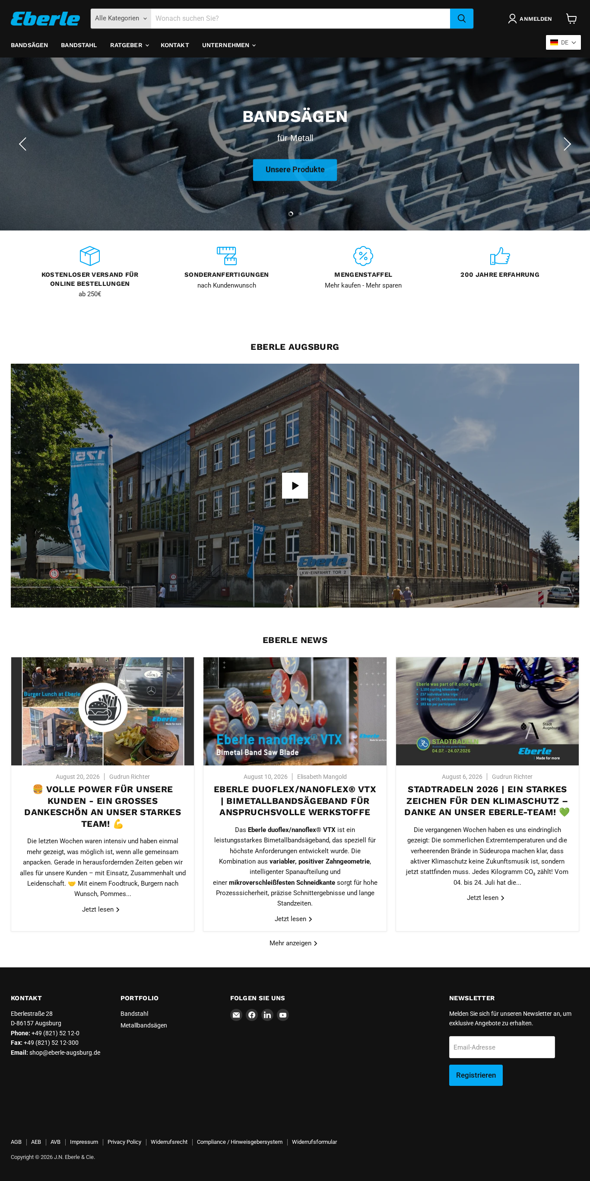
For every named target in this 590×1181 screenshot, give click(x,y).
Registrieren (476, 1075)
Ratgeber (127, 45)
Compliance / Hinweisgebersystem (239, 1142)
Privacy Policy (124, 1142)
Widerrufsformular (314, 1142)
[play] (295, 486)
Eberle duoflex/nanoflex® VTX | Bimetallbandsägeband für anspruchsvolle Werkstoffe (295, 800)
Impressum (84, 1142)
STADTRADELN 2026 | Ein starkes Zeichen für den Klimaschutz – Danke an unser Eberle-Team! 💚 (487, 800)
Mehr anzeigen (291, 943)
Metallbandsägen (144, 1025)
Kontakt (175, 45)
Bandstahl (79, 45)
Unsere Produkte (295, 168)
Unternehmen (226, 45)
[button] (23, 144)
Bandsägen (29, 45)
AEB (36, 1142)
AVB (55, 1142)
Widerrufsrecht (169, 1142)
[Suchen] (461, 19)
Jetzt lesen (98, 909)
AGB (16, 1142)
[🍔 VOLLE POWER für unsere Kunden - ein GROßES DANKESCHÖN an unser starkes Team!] (102, 711)
